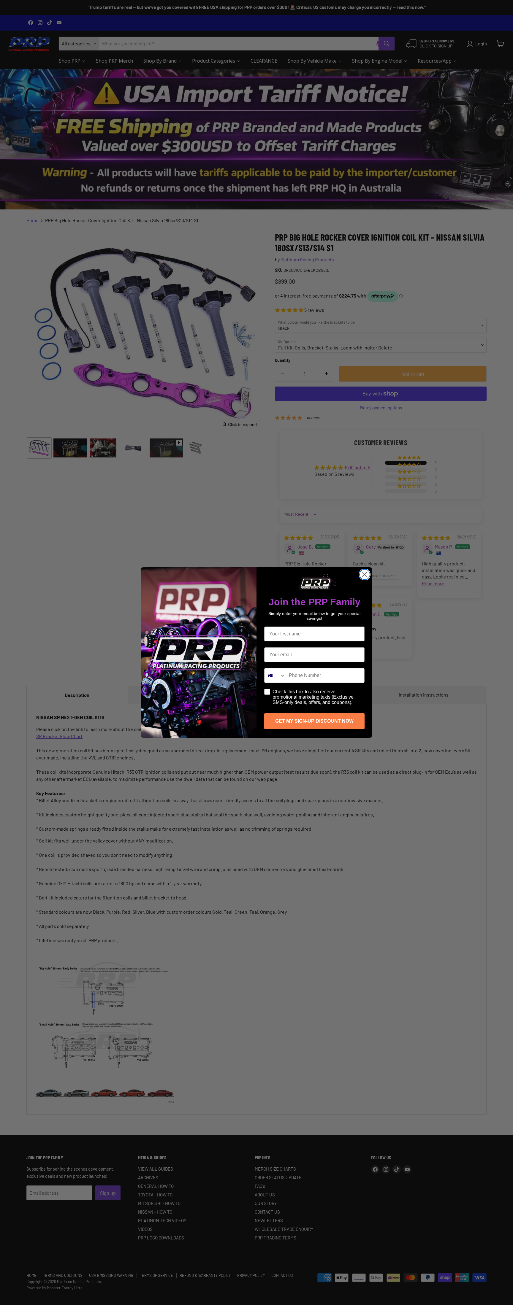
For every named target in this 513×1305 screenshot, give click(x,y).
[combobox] (275, 675)
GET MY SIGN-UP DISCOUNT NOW (314, 721)
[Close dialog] (365, 574)
